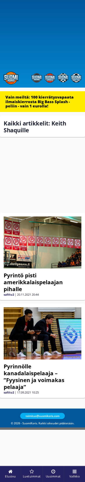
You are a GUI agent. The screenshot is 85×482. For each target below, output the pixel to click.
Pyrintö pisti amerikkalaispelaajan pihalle (33, 282)
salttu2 (9, 294)
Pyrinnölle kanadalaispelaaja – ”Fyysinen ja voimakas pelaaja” (34, 376)
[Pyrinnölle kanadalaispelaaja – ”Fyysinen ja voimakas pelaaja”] (42, 333)
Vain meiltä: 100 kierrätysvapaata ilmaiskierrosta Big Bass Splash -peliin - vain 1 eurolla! (39, 101)
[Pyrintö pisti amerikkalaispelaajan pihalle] (42, 242)
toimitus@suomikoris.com (42, 416)
